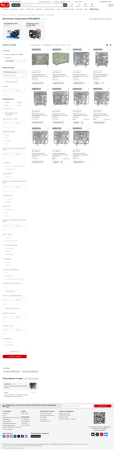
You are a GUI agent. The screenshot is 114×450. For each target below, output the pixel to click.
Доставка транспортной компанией (47, 416)
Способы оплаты (45, 421)
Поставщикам (25, 419)
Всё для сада (30, 9)
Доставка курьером (46, 413)
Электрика (39, 9)
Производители (7, 421)
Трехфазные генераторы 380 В (32, 24)
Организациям (25, 421)
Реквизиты (6, 413)
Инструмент (14, 9)
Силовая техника (49, 9)
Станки (58, 9)
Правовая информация (9, 423)
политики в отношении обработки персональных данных (33, 444)
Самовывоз (43, 419)
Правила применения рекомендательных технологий (12, 426)
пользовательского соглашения (59, 444)
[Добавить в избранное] (47, 49)
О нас (4, 415)
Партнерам (24, 423)
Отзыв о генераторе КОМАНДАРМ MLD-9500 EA (16, 386)
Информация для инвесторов (11, 417)
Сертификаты (7, 419)
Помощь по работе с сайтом (67, 419)
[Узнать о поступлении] (102, 83)
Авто (86, 9)
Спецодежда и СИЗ (68, 9)
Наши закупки (25, 425)
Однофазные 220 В (11, 24)
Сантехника (79, 9)
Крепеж (22, 9)
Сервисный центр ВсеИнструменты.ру (65, 414)
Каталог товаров (8, 429)
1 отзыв (13, 384)
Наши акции (24, 413)
